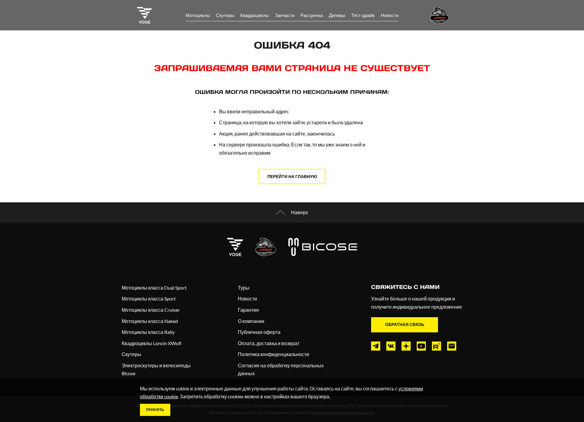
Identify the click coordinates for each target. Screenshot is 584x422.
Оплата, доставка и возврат (268, 343)
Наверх (299, 212)
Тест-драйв (363, 15)
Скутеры (225, 15)
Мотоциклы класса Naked (150, 321)
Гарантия (248, 310)
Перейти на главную (292, 176)
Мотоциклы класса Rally (148, 332)
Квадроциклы (254, 15)
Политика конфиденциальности (273, 354)
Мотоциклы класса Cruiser (151, 310)
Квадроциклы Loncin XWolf (151, 343)
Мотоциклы (198, 15)
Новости (389, 15)
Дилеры (337, 15)
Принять (155, 409)
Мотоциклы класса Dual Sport (154, 287)
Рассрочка (312, 15)
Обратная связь (404, 324)
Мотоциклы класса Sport (149, 298)
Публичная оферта (259, 332)
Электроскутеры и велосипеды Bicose (156, 369)
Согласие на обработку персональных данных (281, 369)
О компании (251, 321)
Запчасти (284, 15)
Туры (243, 287)
